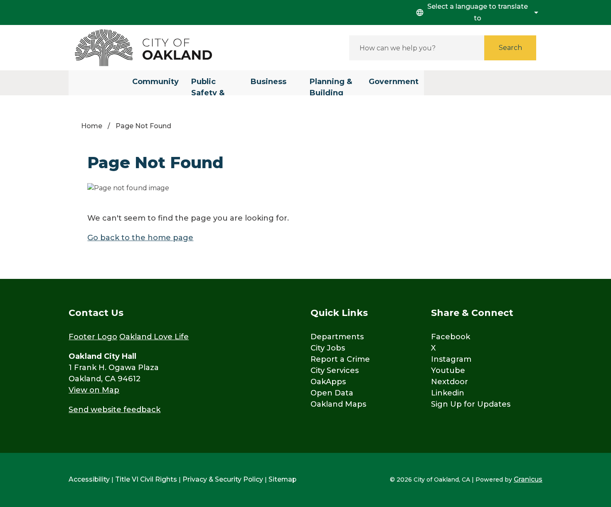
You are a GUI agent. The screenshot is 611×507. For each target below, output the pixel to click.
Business (268, 81)
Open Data (331, 393)
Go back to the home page (140, 237)
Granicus (528, 479)
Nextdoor (449, 381)
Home (91, 126)
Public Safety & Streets (207, 86)
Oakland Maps (338, 404)
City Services (334, 370)
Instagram (451, 359)
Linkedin (447, 393)
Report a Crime (340, 359)
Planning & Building (331, 86)
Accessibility (89, 479)
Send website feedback (114, 409)
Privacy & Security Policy (222, 479)
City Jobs (327, 348)
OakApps (328, 381)
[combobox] (475, 12)
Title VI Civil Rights (146, 479)
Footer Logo (93, 336)
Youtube (448, 370)
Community (155, 81)
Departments (337, 336)
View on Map (94, 390)
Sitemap (282, 479)
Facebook (450, 336)
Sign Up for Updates (470, 404)
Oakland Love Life (154, 336)
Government (394, 81)
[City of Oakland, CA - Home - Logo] (143, 47)
